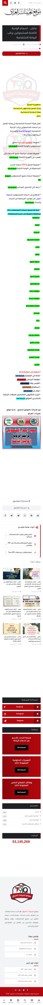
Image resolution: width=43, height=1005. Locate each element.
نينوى (37, 254)
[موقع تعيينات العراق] (23, 13)
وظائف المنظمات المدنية (30, 824)
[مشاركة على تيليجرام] (18, 515)
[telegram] (23, 990)
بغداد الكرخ (35, 343)
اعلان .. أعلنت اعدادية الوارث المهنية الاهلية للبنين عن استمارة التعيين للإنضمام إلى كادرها (12, 613)
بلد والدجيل (35, 284)
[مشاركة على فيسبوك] (5, 515)
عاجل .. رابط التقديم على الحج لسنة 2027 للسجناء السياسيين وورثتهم (32, 639)
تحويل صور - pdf (26, 969)
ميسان (36, 313)
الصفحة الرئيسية (33, 49)
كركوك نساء (34, 299)
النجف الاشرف (33, 240)
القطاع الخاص (34, 820)
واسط (37, 269)
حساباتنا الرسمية (26, 943)
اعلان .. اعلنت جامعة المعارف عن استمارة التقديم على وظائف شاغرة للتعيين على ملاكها (32, 613)
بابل (38, 321)
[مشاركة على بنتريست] (31, 515)
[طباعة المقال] (38, 515)
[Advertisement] (21, 79)
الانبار (37, 225)
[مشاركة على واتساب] (24, 515)
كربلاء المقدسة (33, 306)
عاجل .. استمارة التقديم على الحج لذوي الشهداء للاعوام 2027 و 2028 (12, 639)
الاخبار (37, 812)
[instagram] (15, 990)
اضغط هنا (13, 146)
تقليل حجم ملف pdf (25, 975)
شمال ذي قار (34, 335)
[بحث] (5, 3)
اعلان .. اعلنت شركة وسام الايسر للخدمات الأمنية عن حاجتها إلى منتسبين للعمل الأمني (32, 585)
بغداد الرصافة (33, 350)
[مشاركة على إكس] (11, 515)
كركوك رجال (34, 291)
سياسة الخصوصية (25, 949)
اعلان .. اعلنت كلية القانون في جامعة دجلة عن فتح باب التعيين (12, 584)
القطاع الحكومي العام (32, 816)
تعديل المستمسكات (24, 981)
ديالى (37, 247)
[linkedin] (19, 990)
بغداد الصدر (34, 357)
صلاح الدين (35, 277)
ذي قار (37, 328)
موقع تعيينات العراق (17, 994)
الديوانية (36, 218)
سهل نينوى (35, 262)
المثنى (37, 365)
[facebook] (27, 990)
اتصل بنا (29, 955)
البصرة (37, 232)
